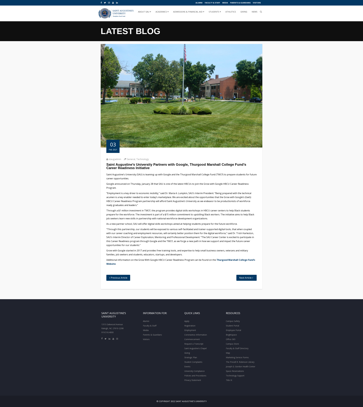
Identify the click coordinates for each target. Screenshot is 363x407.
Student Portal (232, 325)
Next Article (245, 277)
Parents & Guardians (240, 3)
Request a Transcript (193, 343)
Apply (186, 321)
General (131, 159)
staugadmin (114, 159)
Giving (243, 11)
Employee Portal (233, 330)
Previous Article (119, 277)
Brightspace (231, 334)
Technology (142, 159)
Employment (190, 330)
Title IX (229, 380)
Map (228, 353)
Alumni (199, 3)
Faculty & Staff (212, 3)
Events (187, 366)
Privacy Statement (192, 380)
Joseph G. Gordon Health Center (240, 366)
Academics (161, 11)
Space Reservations (235, 371)
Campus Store (232, 343)
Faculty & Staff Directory (237, 348)
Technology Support (235, 375)
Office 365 (230, 339)
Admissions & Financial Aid (188, 11)
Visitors (257, 3)
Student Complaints (193, 362)
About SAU (144, 11)
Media (225, 3)
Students (214, 11)
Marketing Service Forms (237, 357)
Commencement (192, 339)
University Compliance (194, 371)
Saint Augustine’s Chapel (195, 348)
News (254, 11)
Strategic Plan (190, 357)
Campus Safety (233, 321)
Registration (189, 325)
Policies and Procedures (195, 375)
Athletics (230, 11)
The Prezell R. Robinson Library (240, 362)
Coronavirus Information (195, 334)
